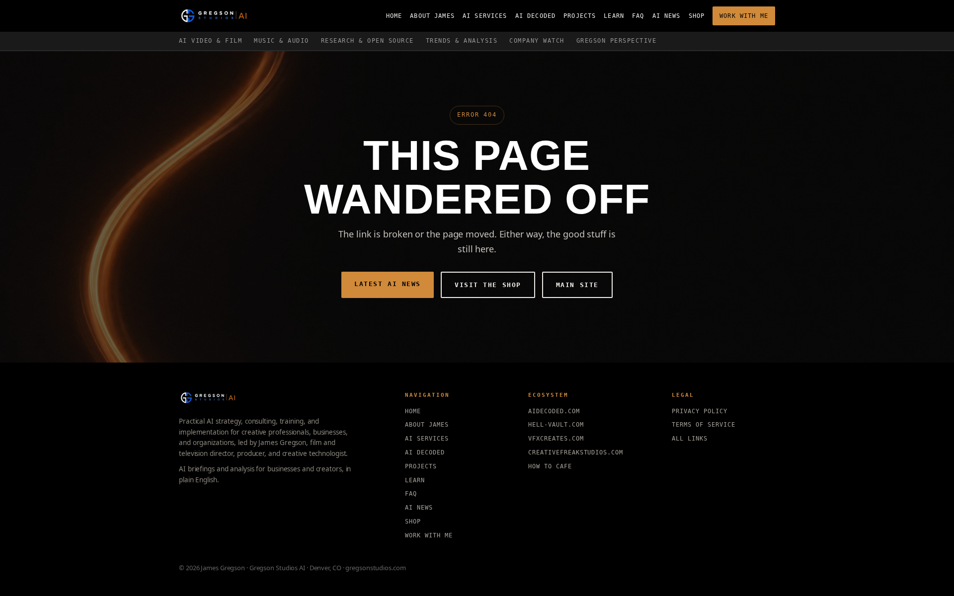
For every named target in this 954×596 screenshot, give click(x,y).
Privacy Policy (699, 411)
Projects (579, 15)
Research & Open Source (367, 40)
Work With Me (743, 15)
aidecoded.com (553, 411)
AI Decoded (535, 15)
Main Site (577, 285)
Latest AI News (387, 284)
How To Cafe (550, 466)
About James (432, 15)
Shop (697, 15)
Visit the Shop (488, 285)
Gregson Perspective (616, 40)
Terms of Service (703, 424)
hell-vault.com (555, 424)
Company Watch (536, 40)
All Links (690, 438)
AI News (666, 15)
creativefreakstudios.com (575, 452)
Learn (614, 15)
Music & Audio (281, 40)
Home (394, 15)
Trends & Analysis (461, 40)
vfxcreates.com (555, 438)
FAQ (638, 15)
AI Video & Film (210, 40)
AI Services (485, 15)
